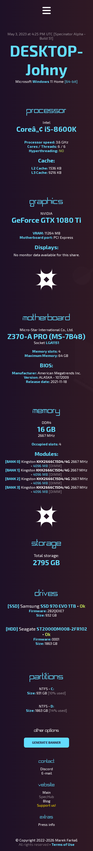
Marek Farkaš (66, 840)
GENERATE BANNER (46, 742)
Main (46, 792)
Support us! (46, 805)
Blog (46, 801)
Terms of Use (62, 844)
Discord (46, 769)
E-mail (46, 773)
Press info (46, 824)
